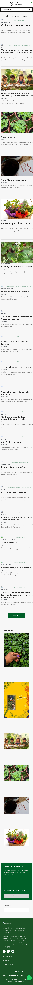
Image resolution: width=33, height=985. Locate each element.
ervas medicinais (6, 263)
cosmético (4, 489)
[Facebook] (8, 951)
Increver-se (16, 896)
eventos (3, 47)
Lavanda (3, 414)
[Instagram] (4, 951)
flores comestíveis (6, 564)
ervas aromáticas (6, 134)
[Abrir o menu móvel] (2, 3)
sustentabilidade (6, 464)
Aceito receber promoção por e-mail (16, 890)
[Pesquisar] (30, 9)
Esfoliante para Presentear (14, 492)
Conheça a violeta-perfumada (15, 25)
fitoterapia (4, 590)
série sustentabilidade (7, 177)
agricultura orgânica (8, 539)
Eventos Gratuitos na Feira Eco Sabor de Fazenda (16, 518)
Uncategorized (5, 22)
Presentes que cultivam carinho (16, 223)
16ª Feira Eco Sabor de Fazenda (16, 366)
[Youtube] (12, 951)
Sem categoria (11, 289)
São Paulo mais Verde (12, 442)
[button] (16, 615)
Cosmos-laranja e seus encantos (16, 567)
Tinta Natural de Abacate (13, 180)
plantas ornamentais (7, 389)
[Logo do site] (16, 3)
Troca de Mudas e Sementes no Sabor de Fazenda (16, 317)
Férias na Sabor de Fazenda (15, 291)
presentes (4, 220)
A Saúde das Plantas (11, 542)
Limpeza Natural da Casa (13, 467)
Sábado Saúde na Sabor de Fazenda (14, 343)
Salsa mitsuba (8, 136)
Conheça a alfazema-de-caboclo (17, 266)
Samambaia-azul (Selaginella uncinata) (15, 393)
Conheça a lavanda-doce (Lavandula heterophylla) (13, 418)
